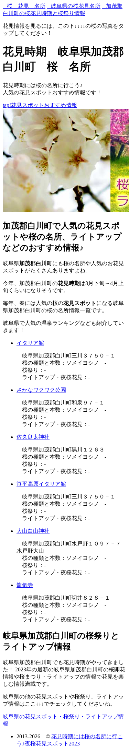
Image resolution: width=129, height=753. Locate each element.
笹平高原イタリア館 (41, 484)
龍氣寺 (25, 585)
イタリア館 (30, 343)
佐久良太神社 (33, 437)
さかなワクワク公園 (41, 390)
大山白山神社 (33, 531)
